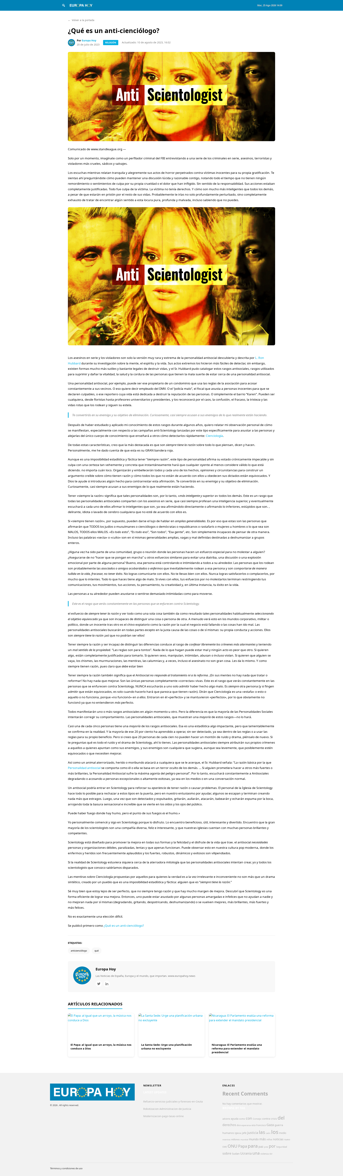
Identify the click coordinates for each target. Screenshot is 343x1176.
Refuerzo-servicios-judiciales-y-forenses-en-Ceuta (173, 1101)
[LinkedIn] (107, 984)
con (249, 1118)
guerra (279, 1125)
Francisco (261, 1125)
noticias (278, 1139)
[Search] (63, 5)
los (274, 1131)
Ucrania (246, 1153)
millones (235, 1139)
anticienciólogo (79, 950)
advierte (226, 1118)
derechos (229, 1125)
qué (97, 950)
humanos (228, 1133)
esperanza (246, 1125)
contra (266, 1118)
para (253, 1146)
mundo (254, 1139)
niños (269, 1139)
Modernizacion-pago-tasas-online (163, 1116)
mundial (244, 1139)
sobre (226, 1153)
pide (266, 1147)
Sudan (236, 1153)
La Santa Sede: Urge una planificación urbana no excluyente (166, 1046)
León (268, 1133)
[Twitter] (99, 984)
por (272, 1146)
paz (261, 1146)
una (256, 1153)
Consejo (257, 1118)
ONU (232, 1146)
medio (282, 1133)
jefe (244, 1133)
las (262, 1132)
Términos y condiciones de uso (66, 1168)
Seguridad (281, 1146)
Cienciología (214, 436)
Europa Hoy (89, 40)
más (262, 1139)
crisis (274, 1118)
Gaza (270, 1125)
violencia (264, 1153)
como (242, 1118)
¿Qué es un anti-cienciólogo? (124, 925)
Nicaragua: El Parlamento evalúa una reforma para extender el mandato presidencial (237, 1048)
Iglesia (238, 1133)
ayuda (234, 1118)
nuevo (287, 1139)
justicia (252, 1132)
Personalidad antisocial (84, 768)
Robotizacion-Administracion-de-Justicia (167, 1109)
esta (253, 1125)
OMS (224, 1146)
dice (239, 1125)
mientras (226, 1139)
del (281, 1117)
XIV (270, 1154)
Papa (242, 1146)
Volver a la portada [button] (81, 20)
